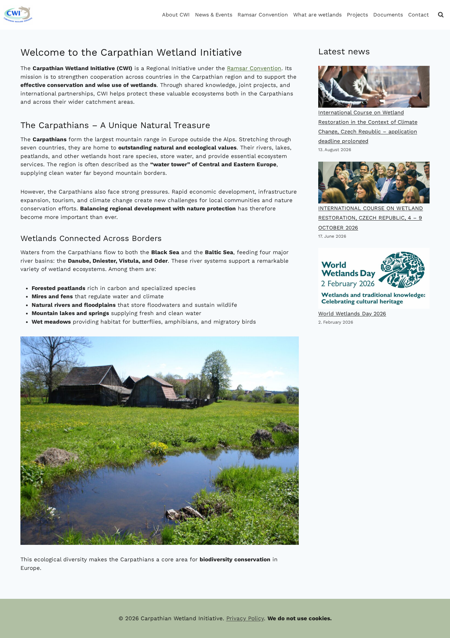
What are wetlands (317, 15)
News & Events (213, 15)
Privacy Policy (245, 618)
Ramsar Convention (263, 15)
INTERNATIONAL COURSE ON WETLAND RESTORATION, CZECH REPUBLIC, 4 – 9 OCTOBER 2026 (370, 217)
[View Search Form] (441, 15)
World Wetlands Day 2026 (352, 313)
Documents (388, 15)
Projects (357, 15)
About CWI (176, 15)
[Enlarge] (290, 346)
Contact (418, 15)
